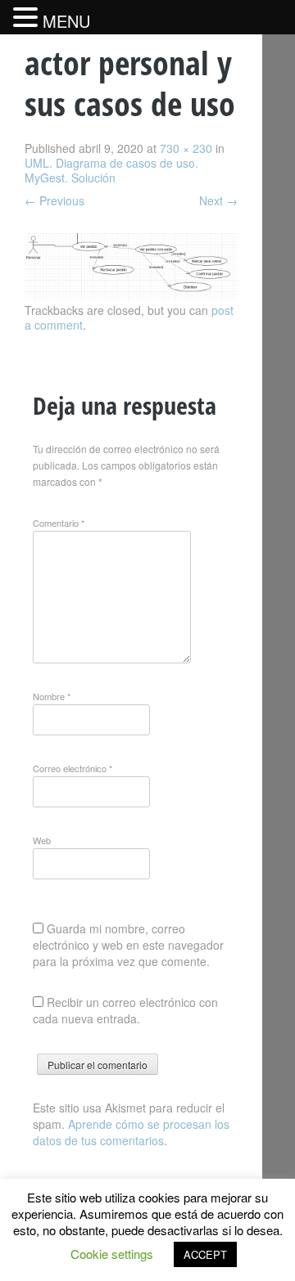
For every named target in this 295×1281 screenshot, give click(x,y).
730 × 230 (186, 148)
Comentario (58, 522)
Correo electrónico (72, 768)
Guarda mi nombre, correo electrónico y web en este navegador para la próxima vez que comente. (128, 944)
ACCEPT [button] (205, 1254)
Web (42, 840)
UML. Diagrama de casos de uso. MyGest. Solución (111, 170)
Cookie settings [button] (111, 1253)
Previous (54, 200)
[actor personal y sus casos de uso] (131, 295)
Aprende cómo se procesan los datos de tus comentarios (131, 1132)
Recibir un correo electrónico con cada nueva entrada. (125, 1010)
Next (218, 200)
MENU (66, 21)
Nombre (51, 696)
